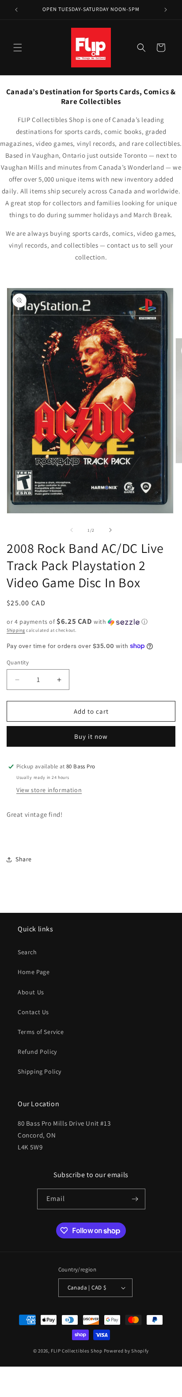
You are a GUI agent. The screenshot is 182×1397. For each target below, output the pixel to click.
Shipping (16, 630)
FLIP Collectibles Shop (76, 1351)
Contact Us (33, 1012)
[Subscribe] (135, 1199)
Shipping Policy (39, 1071)
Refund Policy (37, 1052)
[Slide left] (71, 530)
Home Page (33, 972)
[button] (17, 47)
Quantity (18, 662)
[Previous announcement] (16, 9)
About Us (31, 992)
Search (27, 952)
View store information (49, 790)
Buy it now (91, 736)
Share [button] (23, 859)
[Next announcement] (165, 9)
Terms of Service (41, 1032)
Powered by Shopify (126, 1351)
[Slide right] (110, 530)
